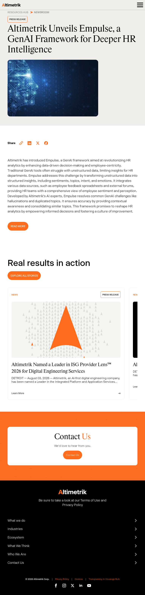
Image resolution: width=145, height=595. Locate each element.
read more (18, 226)
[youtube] (89, 585)
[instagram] (64, 585)
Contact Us (72, 454)
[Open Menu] (140, 5)
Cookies (79, 579)
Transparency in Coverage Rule (104, 579)
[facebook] (56, 585)
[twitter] (72, 585)
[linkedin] (81, 585)
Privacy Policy (62, 579)
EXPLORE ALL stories (24, 275)
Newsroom (41, 12)
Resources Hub (18, 12)
